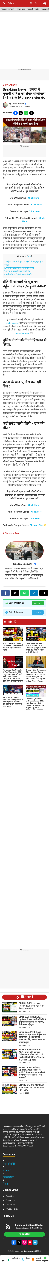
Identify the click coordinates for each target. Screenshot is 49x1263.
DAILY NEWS (11, 85)
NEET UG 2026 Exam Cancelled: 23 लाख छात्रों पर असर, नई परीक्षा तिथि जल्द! (13, 646)
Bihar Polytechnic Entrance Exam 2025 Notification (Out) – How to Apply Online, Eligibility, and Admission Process (35, 704)
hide (29, 256)
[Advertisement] (24, 43)
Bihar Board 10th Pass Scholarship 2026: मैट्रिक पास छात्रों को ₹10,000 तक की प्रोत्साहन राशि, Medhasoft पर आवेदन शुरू (32, 1037)
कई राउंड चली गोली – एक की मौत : (18, 274)
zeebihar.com (12, 323)
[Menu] (44, 3)
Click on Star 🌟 (38, 525)
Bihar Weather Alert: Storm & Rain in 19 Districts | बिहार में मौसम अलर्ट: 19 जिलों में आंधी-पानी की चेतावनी (36, 648)
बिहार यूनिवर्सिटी (7, 9)
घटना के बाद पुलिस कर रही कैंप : (17, 271)
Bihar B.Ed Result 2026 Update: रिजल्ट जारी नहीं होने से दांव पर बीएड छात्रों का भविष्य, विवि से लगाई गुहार (32, 1021)
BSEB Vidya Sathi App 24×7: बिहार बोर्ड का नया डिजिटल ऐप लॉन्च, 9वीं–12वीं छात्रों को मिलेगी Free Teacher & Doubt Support (32, 1055)
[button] (36, 3)
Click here (36, 204)
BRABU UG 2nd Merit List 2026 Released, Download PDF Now (31, 1088)
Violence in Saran (12, 533)
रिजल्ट (5, 1184)
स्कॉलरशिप (16, 1258)
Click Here (33, 198)
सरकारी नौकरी (33, 9)
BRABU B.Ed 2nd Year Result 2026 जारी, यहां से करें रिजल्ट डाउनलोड (31, 1006)
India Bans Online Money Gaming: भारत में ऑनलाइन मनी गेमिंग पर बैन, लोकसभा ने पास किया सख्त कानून (13, 702)
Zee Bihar (8, 3)
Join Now (37, 603)
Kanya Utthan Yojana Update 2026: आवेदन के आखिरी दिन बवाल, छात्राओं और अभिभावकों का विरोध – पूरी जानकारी (32, 1072)
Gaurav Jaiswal (18, 104)
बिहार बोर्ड (21, 9)
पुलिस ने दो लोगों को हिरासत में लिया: (19, 268)
